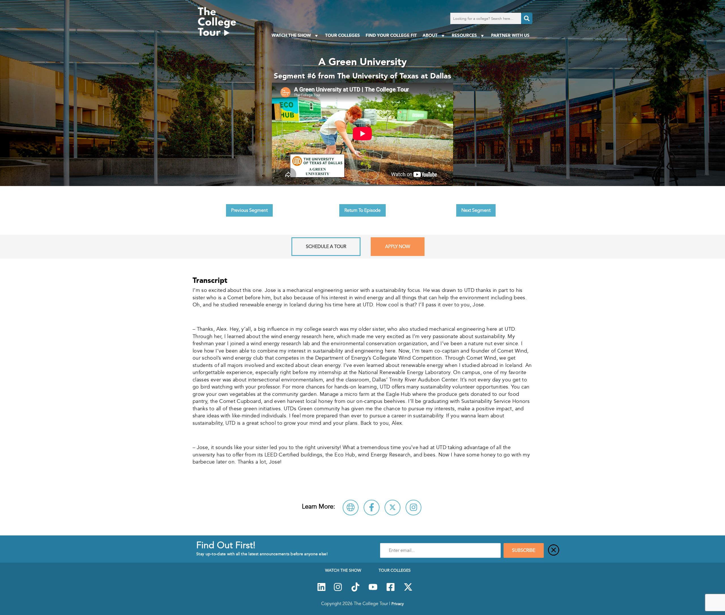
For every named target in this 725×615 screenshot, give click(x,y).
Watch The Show (291, 35)
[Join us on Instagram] (338, 590)
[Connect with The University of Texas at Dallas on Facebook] (371, 507)
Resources (464, 35)
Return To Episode (362, 210)
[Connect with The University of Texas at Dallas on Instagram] (413, 507)
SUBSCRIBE (523, 550)
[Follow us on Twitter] (408, 590)
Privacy (397, 603)
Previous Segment (249, 210)
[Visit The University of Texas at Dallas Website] (351, 507)
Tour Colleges (342, 35)
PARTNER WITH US (510, 35)
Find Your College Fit (391, 35)
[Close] (554, 550)
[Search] (526, 18)
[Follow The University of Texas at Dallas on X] (392, 507)
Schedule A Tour (326, 246)
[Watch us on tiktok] (355, 590)
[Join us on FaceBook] (390, 590)
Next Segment (476, 210)
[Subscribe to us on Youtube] (373, 590)
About (430, 35)
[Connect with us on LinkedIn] (321, 590)
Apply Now (397, 246)
